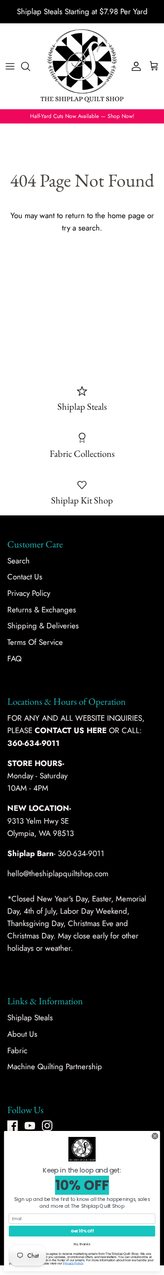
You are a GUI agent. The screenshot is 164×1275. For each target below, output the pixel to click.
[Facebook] (12, 1125)
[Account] (134, 66)
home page (126, 215)
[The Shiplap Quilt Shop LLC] (82, 66)
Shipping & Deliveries (43, 625)
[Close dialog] (154, 1135)
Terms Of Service (35, 642)
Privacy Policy (28, 593)
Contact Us (24, 576)
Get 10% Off (82, 1231)
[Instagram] (47, 1125)
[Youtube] (30, 1125)
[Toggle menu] (10, 66)
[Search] (30, 66)
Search (18, 560)
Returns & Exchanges (41, 609)
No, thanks (82, 1244)
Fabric (17, 1050)
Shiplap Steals (30, 1017)
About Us (22, 1034)
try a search (81, 227)
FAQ (14, 658)
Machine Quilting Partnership (54, 1066)
